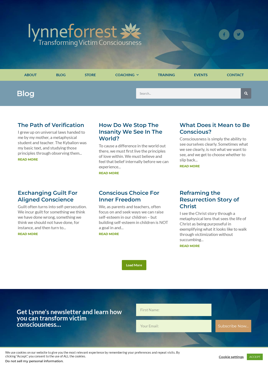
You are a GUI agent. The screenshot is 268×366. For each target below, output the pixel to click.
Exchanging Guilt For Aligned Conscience (47, 196)
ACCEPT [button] (254, 356)
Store (90, 75)
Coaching (124, 75)
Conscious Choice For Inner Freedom (129, 196)
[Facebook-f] (224, 34)
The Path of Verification (51, 125)
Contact (235, 75)
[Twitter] (238, 34)
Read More (28, 159)
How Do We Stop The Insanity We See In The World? (130, 132)
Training (166, 75)
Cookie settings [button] (231, 357)
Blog (61, 75)
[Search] (246, 93)
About (30, 75)
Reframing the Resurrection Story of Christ (209, 200)
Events (200, 75)
